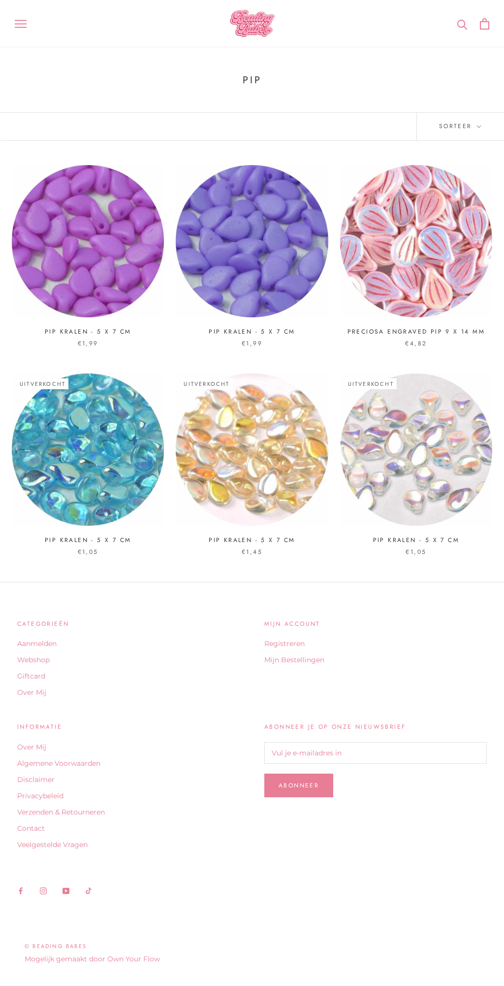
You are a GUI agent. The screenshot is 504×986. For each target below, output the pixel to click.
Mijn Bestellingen (294, 659)
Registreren (284, 643)
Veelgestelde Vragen (52, 844)
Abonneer (299, 785)
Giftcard (31, 676)
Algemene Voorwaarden (58, 763)
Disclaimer (36, 779)
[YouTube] (66, 890)
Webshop (33, 659)
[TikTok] (88, 890)
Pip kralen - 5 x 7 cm (88, 331)
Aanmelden (37, 643)
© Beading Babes (56, 946)
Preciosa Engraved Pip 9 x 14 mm (416, 331)
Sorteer (457, 126)
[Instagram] (43, 890)
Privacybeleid (40, 795)
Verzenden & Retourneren (61, 812)
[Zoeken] (462, 24)
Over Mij (31, 692)
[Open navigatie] (21, 24)
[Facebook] (20, 890)
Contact (31, 828)
